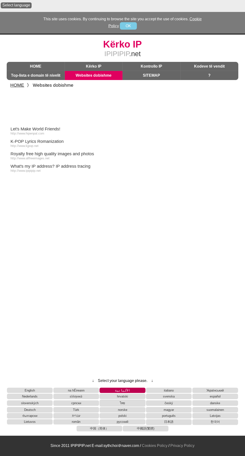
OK (128, 26)
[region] (122, 106)
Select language (16, 5)
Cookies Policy (154, 446)
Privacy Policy (182, 446)
